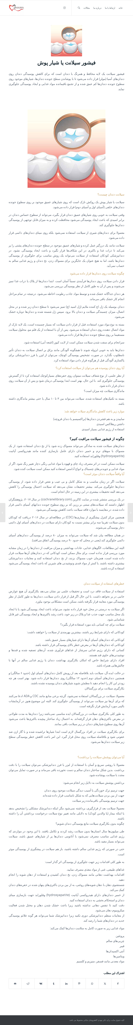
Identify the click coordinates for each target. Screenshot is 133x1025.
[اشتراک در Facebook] (117, 983)
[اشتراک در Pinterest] (79, 983)
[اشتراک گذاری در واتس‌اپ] (92, 983)
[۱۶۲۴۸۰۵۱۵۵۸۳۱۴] (16, 7)
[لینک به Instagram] (64, 7)
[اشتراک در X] (105, 983)
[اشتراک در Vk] (40, 983)
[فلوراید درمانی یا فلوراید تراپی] (130, 512)
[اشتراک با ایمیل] (15, 983)
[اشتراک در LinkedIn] (66, 983)
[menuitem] (120, 7)
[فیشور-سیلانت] (66, 40)
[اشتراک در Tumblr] (53, 983)
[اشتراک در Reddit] (28, 983)
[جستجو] (79, 7)
